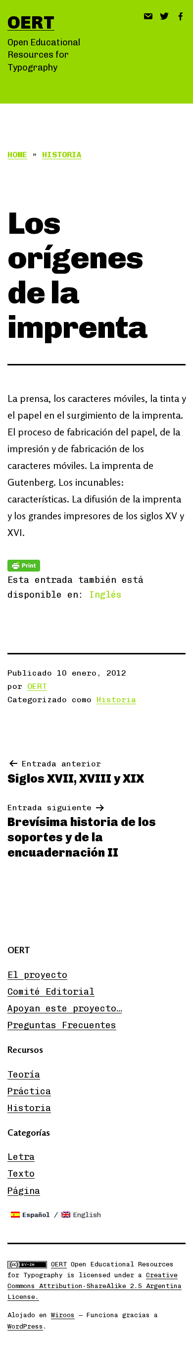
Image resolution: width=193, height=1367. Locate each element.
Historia (62, 154)
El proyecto (37, 975)
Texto (21, 1173)
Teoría (23, 1074)
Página (23, 1191)
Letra (21, 1156)
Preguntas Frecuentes (61, 1025)
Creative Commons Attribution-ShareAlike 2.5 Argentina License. (94, 1285)
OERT (30, 22)
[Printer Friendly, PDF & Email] (23, 565)
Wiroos (63, 1315)
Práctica (29, 1091)
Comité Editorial (51, 991)
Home (17, 154)
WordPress (25, 1326)
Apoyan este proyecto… (64, 1008)
